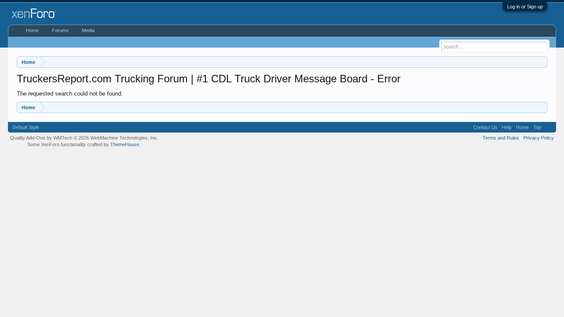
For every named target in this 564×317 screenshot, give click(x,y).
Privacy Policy (538, 137)
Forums (60, 30)
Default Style (25, 127)
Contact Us (485, 127)
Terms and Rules (500, 137)
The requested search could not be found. (70, 93)
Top (537, 127)
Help (507, 127)
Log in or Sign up (525, 6)
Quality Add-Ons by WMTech (84, 137)
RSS (548, 127)
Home (32, 30)
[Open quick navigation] (542, 62)
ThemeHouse (124, 144)
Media (88, 30)
